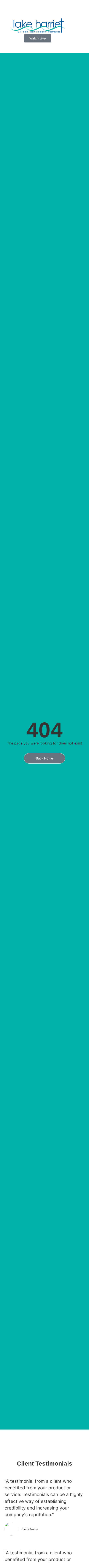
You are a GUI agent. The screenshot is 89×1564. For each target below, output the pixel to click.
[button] (37, 48)
